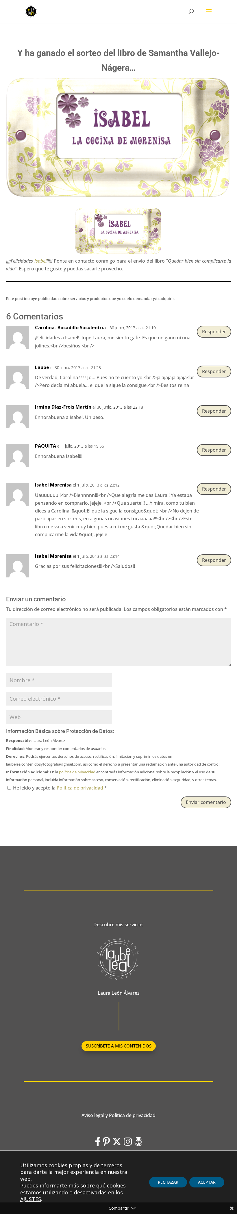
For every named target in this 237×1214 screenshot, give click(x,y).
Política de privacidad (80, 788)
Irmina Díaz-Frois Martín (63, 407)
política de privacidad (77, 772)
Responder (214, 331)
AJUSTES (30, 1199)
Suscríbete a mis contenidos (118, 1046)
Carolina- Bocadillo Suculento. (69, 327)
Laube (42, 367)
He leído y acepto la (60, 788)
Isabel (40, 261)
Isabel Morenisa (53, 485)
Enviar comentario (206, 802)
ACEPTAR (207, 1182)
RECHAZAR (168, 1182)
